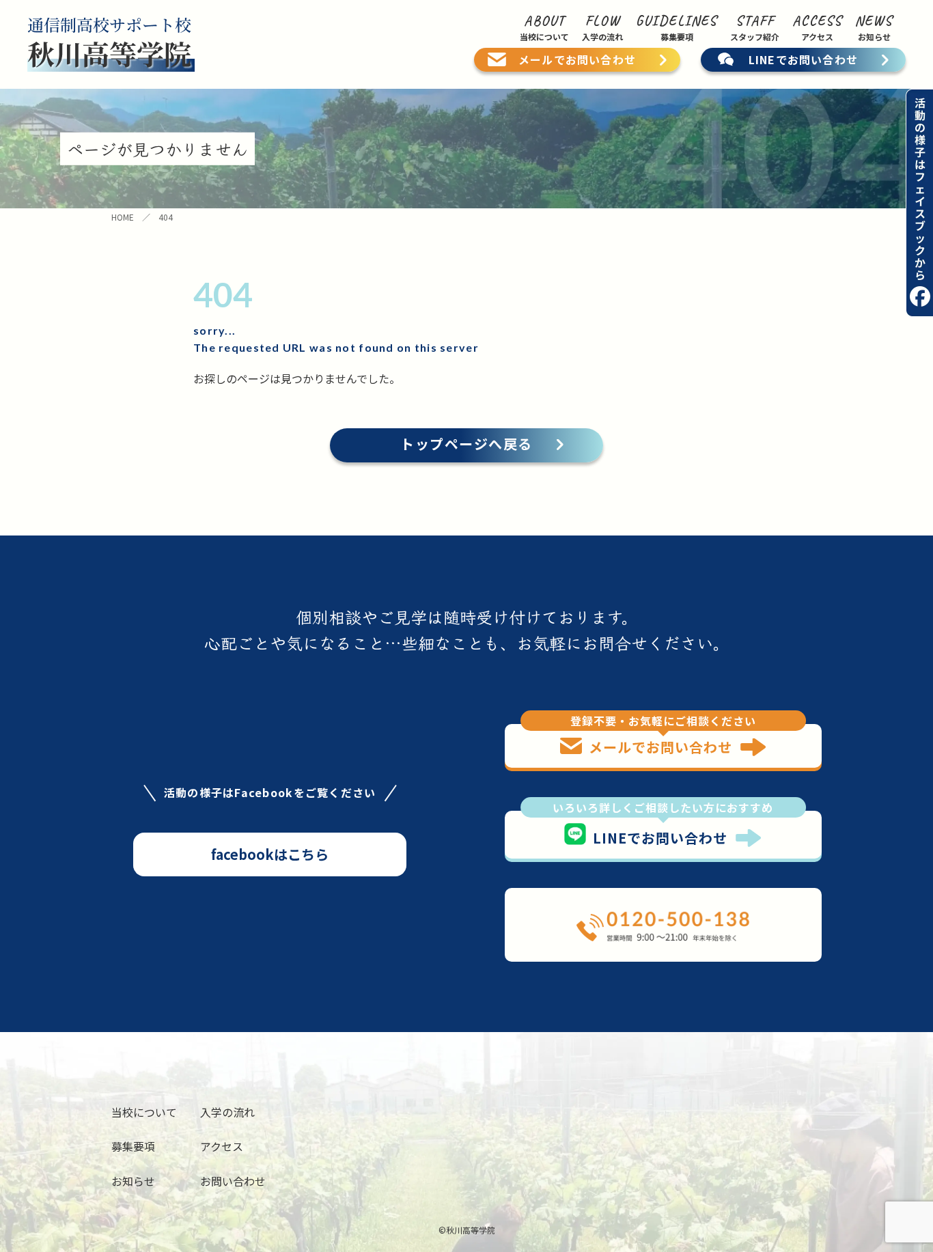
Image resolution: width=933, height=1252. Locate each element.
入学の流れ (227, 1112)
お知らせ (133, 1181)
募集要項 (133, 1146)
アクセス (221, 1146)
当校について (144, 1112)
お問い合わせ (233, 1181)
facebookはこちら (270, 854)
